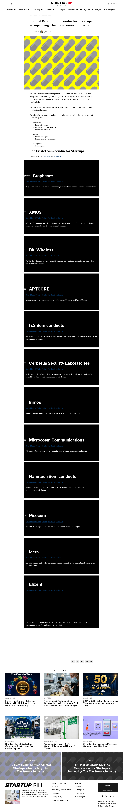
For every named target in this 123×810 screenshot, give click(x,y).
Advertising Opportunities (61, 790)
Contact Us (56, 793)
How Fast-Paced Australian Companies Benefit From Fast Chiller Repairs (19, 746)
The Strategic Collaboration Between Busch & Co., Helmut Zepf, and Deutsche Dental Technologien (61, 703)
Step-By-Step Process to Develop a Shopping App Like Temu (100, 745)
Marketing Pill (80, 797)
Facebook (51, 182)
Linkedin (59, 182)
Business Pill (79, 793)
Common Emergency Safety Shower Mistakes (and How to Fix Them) (60, 746)
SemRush (57, 157)
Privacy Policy (57, 797)
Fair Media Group (106, 806)
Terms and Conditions (60, 800)
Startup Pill (47, 16)
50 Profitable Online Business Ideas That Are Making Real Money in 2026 (100, 703)
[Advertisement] (61, 607)
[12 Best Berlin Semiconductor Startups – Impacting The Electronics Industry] (30, 766)
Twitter (44, 182)
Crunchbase (47, 157)
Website (38, 182)
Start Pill (48, 32)
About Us (55, 786)
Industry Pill (35, 16)
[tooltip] (109, 4)
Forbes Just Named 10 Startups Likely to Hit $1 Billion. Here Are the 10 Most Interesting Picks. (21, 703)
